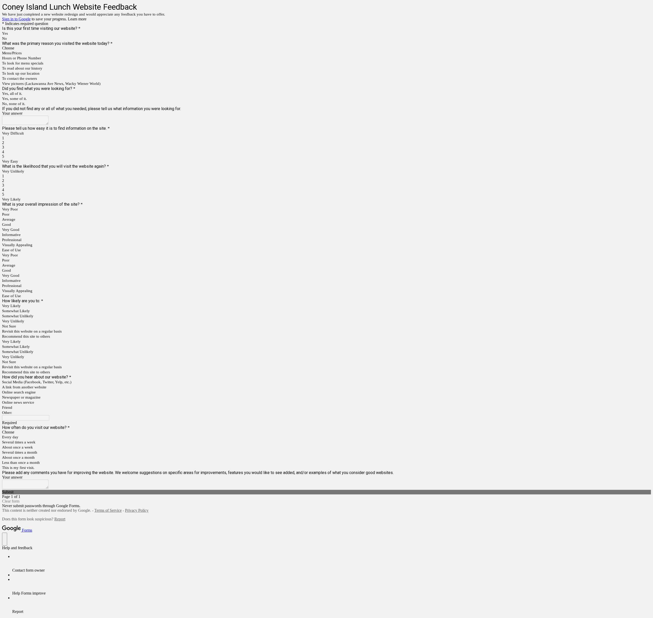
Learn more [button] (77, 19)
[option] (326, 48)
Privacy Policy (136, 510)
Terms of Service (108, 510)
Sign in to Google (16, 19)
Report (59, 519)
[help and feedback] (4, 539)
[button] (326, 492)
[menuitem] (331, 563)
